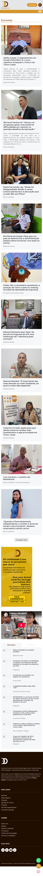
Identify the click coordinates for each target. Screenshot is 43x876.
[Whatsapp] (14, 850)
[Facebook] (7, 850)
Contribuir (32, 5)
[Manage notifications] (38, 871)
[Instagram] (3, 850)
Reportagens (5, 798)
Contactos (4, 831)
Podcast (4, 805)
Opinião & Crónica (7, 803)
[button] (38, 860)
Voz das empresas (7, 810)
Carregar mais (21, 540)
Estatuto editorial (7, 828)
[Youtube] (10, 850)
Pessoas (4, 800)
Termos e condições (8, 836)
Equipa (3, 826)
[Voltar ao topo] (38, 866)
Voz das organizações (8, 807)
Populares (32, 645)
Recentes (11, 645)
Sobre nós (4, 824)
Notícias (4, 795)
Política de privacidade (9, 833)
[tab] (11, 645)
